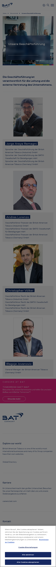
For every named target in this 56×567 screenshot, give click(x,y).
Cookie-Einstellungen (28, 547)
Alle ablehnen (28, 554)
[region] (28, 546)
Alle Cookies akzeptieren (28, 562)
